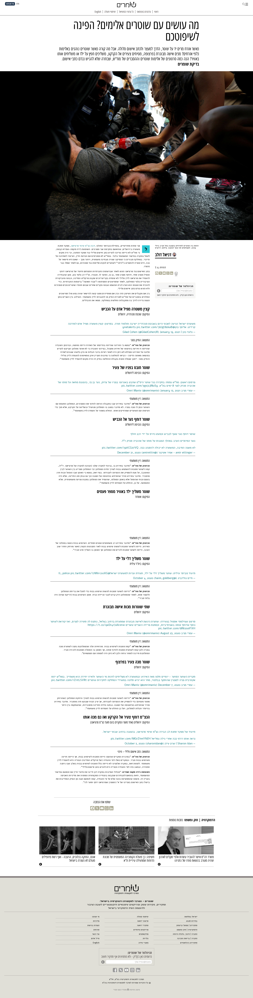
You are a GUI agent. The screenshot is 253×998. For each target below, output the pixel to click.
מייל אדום (95, 938)
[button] (245, 4)
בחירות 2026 (191, 921)
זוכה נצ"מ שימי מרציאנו (83, 245)
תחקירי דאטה (142, 925)
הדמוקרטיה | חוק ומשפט (187, 929)
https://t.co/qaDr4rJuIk (103, 625)
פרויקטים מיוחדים (140, 929)
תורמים (96, 929)
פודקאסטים (143, 934)
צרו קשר (95, 934)
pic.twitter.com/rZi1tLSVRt (69, 680)
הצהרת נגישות (93, 925)
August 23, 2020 (170, 633)
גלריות (145, 938)
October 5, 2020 (135, 743)
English (96, 942)
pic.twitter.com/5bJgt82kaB (154, 327)
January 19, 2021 (170, 332)
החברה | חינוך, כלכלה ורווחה (185, 934)
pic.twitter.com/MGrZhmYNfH (131, 738)
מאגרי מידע (143, 942)
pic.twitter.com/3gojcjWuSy (139, 385)
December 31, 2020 (129, 452)
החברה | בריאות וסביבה (187, 938)
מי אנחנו (95, 916)
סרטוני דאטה (142, 921)
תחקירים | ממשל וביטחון (186, 925)
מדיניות (96, 921)
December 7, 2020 (169, 685)
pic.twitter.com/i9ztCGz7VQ (120, 447)
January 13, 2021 (170, 390)
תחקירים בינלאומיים (188, 942)
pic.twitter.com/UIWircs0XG (89, 573)
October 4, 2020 (143, 578)
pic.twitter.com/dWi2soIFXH (176, 628)
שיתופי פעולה (142, 916)
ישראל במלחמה (190, 916)
